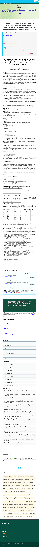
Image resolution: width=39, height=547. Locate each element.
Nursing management (5, 501)
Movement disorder (12, 501)
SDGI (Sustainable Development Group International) (9, 492)
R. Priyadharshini (8, 32)
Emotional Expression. (11, 488)
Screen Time (30, 516)
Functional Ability (32, 482)
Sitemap (23, 543)
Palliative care (10, 476)
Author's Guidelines (9, 345)
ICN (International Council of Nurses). (22, 492)
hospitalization (13, 514)
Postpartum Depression (24, 497)
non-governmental (21, 507)
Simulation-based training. (20, 495)
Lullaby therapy (21, 504)
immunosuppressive (10, 485)
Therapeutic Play (5, 488)
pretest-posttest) (28, 488)
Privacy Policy (6, 329)
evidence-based (27, 479)
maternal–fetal (11, 504)
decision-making (24, 514)
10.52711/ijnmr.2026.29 (8, 283)
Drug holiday (4, 516)
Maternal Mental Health (31, 497)
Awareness (9, 495)
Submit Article (7, 342)
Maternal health (31, 504)
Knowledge (24, 489)
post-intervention (34, 488)
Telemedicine (15, 476)
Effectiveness (16, 498)
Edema (8, 479)
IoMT (23, 476)
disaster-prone (30, 492)
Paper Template (8, 348)
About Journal (5, 3)
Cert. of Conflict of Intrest (10, 353)
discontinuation (8, 514)
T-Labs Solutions (8, 545)
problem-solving (27, 485)
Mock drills (33, 494)
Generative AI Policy (7, 327)
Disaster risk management (28, 494)
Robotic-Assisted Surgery (18, 482)
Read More (32, 277)
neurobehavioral (16, 504)
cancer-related (32, 476)
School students (5, 495)
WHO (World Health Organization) (20, 491)
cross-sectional (26, 495)
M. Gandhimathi (13, 32)
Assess (12, 498)
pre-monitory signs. (14, 43)
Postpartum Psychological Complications (8, 497)
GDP (14, 491)
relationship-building (33, 485)
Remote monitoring (5, 476)
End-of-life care (20, 476)
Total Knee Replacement (11, 482)
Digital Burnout (17, 516)
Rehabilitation (12, 479)
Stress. (17, 513)
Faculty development (5, 489)
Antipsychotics (34, 514)
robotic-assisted (5, 482)
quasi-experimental (10, 494)
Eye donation (26, 513)
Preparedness (14, 495)
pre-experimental (23, 488)
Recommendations (18, 514)
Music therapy (26, 504)
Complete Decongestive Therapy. (19, 479)
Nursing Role (4, 517)
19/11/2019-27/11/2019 (32, 501)
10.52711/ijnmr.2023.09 (8, 35)
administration (20, 510)
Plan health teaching (21, 498)
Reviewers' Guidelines (7, 332)
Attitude (34, 513)
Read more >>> (34, 314)
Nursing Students (5, 513)
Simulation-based (21, 494)
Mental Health (26, 516)
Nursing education (20, 489)
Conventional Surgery (25, 482)
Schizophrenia (29, 514)
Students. (4, 514)
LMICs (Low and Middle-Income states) (8, 491)
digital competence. (29, 489)
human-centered (32, 479)
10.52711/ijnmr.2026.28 (8, 292)
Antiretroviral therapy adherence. (7, 510)
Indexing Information (9, 358)
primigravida (9, 43)
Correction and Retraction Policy (8, 334)
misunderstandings (21, 513)
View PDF (32, 53)
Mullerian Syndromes (17, 485)
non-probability (26, 501)
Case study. (17, 501)
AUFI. (23, 485)
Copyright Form (8, 350)
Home (4, 543)
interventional (16, 494)
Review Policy (6, 333)
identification (12, 516)
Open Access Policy (7, 325)
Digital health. (27, 476)
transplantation (5, 485)
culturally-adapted (10, 507)
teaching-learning (17, 488)
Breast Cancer (5, 479)
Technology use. (9, 517)
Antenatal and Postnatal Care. (6, 498)
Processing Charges (8, 356)
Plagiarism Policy (6, 328)
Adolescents (21, 516)
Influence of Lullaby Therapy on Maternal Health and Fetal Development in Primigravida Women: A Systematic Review (19, 281)
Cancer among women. (32, 498)
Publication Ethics (6, 330)
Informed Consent (6, 323)
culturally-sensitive (32, 507)
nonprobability (21, 501)
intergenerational (27, 507)
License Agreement (7, 324)
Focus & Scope (6, 322)
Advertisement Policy (7, 335)
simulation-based (5, 494)
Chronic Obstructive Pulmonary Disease (28, 510)
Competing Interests (7, 320)
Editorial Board (17, 543)
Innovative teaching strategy (12, 489)
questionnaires (16, 507)
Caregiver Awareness (17, 497)
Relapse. (8, 516)
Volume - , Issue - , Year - (12, 41)
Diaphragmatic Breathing (11, 513)
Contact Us (10, 3)
